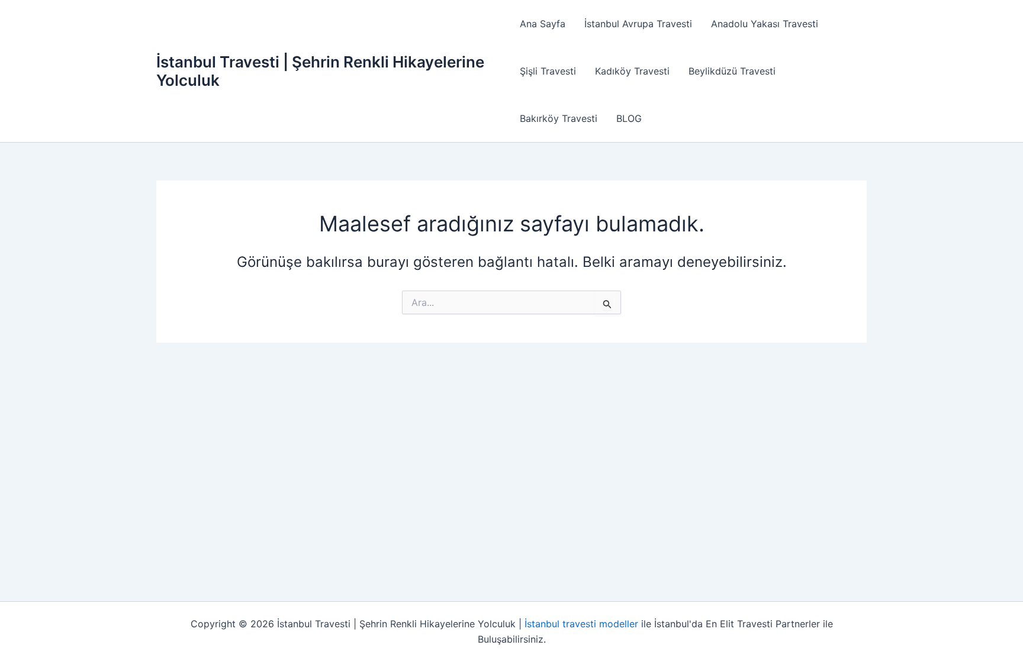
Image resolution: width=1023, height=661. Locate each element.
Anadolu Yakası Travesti (764, 24)
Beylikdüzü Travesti (732, 71)
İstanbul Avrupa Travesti (638, 24)
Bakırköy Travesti (558, 118)
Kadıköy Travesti (632, 71)
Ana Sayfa (542, 24)
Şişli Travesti (548, 71)
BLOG (629, 118)
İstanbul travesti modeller (581, 624)
